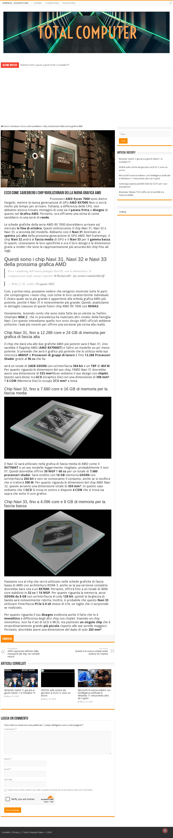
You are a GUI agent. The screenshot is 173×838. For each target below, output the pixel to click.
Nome (7, 759)
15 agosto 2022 (44, 284)
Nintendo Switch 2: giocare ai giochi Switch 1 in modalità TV (44, 65)
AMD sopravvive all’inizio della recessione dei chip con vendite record (24, 653)
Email (7, 769)
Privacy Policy (68, 3)
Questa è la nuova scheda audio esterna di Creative (91, 651)
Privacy (15, 832)
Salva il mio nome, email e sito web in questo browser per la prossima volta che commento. (50, 790)
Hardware (15, 126)
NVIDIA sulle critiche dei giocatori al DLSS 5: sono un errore (55, 693)
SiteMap (122, 212)
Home (6, 126)
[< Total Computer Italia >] (86, 32)
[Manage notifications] (165, 830)
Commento (10, 729)
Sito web (8, 779)
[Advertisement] (86, 94)
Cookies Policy (52, 3)
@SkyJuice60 (62, 276)
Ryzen (77, 199)
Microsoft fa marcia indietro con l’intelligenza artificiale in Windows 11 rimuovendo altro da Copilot (94, 694)
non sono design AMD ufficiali (77, 321)
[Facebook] (171, 3)
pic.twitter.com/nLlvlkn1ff (88, 276)
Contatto (37, 3)
